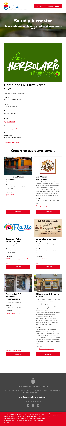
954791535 (12, 259)
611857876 (11, 122)
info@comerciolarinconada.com (33, 397)
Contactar (17, 212)
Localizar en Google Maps (11, 142)
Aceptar (55, 415)
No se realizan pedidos (46, 349)
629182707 (12, 195)
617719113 (43, 259)
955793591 (25, 259)
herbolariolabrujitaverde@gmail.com (14, 129)
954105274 (43, 206)
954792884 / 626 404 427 (17, 313)
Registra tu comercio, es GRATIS (48, 6)
